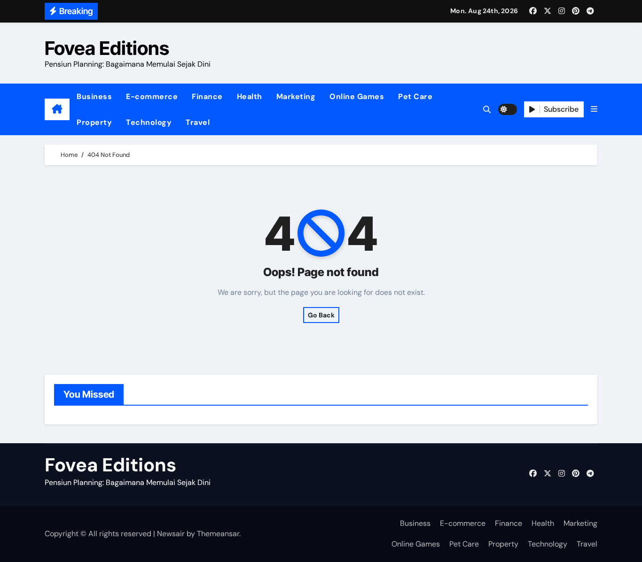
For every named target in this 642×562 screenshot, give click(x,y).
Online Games (356, 96)
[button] (594, 109)
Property (94, 122)
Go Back (321, 315)
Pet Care (415, 96)
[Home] (57, 109)
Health (249, 96)
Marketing (296, 96)
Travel (198, 122)
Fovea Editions (107, 48)
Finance (207, 96)
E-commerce (152, 96)
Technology (149, 122)
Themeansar (218, 534)
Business (94, 96)
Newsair (171, 534)
